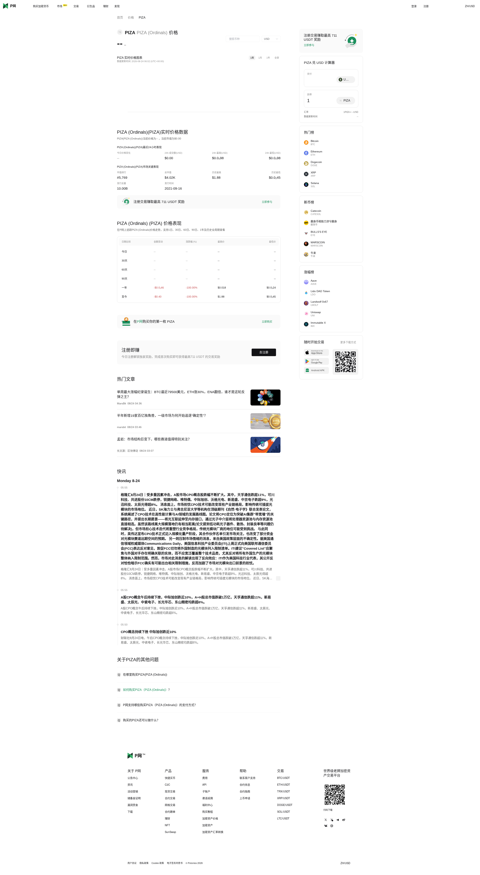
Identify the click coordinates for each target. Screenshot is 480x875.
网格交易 (170, 805)
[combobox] (242, 39)
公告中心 (133, 778)
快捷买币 (170, 778)
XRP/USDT (283, 798)
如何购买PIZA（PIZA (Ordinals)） (145, 689)
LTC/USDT (283, 818)
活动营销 (133, 791)
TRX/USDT (283, 791)
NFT (167, 825)
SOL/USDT (283, 811)
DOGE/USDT (284, 805)
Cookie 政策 (158, 863)
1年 (268, 58)
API (204, 784)
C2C (167, 784)
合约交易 (170, 798)
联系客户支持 (247, 778)
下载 (130, 811)
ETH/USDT (283, 784)
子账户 (206, 791)
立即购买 (267, 321)
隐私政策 (144, 863)
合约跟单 (170, 811)
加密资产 (207, 825)
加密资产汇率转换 (212, 832)
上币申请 (245, 798)
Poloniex (15, 6)
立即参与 (267, 201)
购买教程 (207, 811)
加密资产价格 (210, 818)
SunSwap (170, 832)
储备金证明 (134, 798)
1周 (252, 58)
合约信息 (245, 784)
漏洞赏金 (133, 805)
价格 (131, 17)
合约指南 (245, 791)
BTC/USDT (283, 778)
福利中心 (207, 805)
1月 (260, 58)
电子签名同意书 (175, 863)
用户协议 (132, 863)
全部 (276, 58)
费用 (205, 778)
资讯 (130, 784)
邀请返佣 (207, 798)
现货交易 (170, 791)
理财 (167, 818)
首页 (120, 17)
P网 (139, 321)
